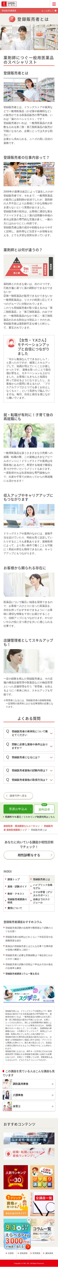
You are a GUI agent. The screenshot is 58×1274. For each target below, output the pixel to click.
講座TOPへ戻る (18, 795)
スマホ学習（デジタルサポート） (42, 893)
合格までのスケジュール (41, 901)
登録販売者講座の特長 (17, 901)
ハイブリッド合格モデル (42, 886)
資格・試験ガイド (17, 886)
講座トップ (14, 879)
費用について (15, 908)
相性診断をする (29, 855)
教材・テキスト (16, 893)
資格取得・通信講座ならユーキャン (22, 826)
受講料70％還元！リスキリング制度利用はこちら (30, 817)
